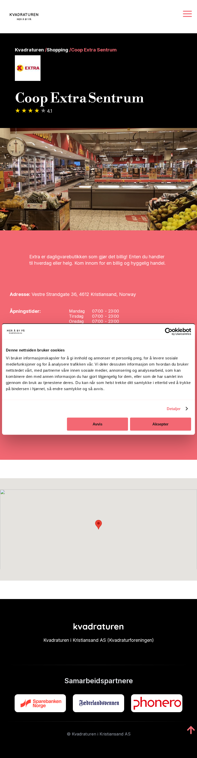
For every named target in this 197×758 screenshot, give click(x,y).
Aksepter (160, 424)
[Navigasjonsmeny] (187, 14)
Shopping (57, 49)
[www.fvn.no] (98, 703)
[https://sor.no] (40, 703)
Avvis (97, 424)
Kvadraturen (29, 49)
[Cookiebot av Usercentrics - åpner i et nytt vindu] (168, 331)
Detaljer (174, 409)
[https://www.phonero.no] (156, 703)
